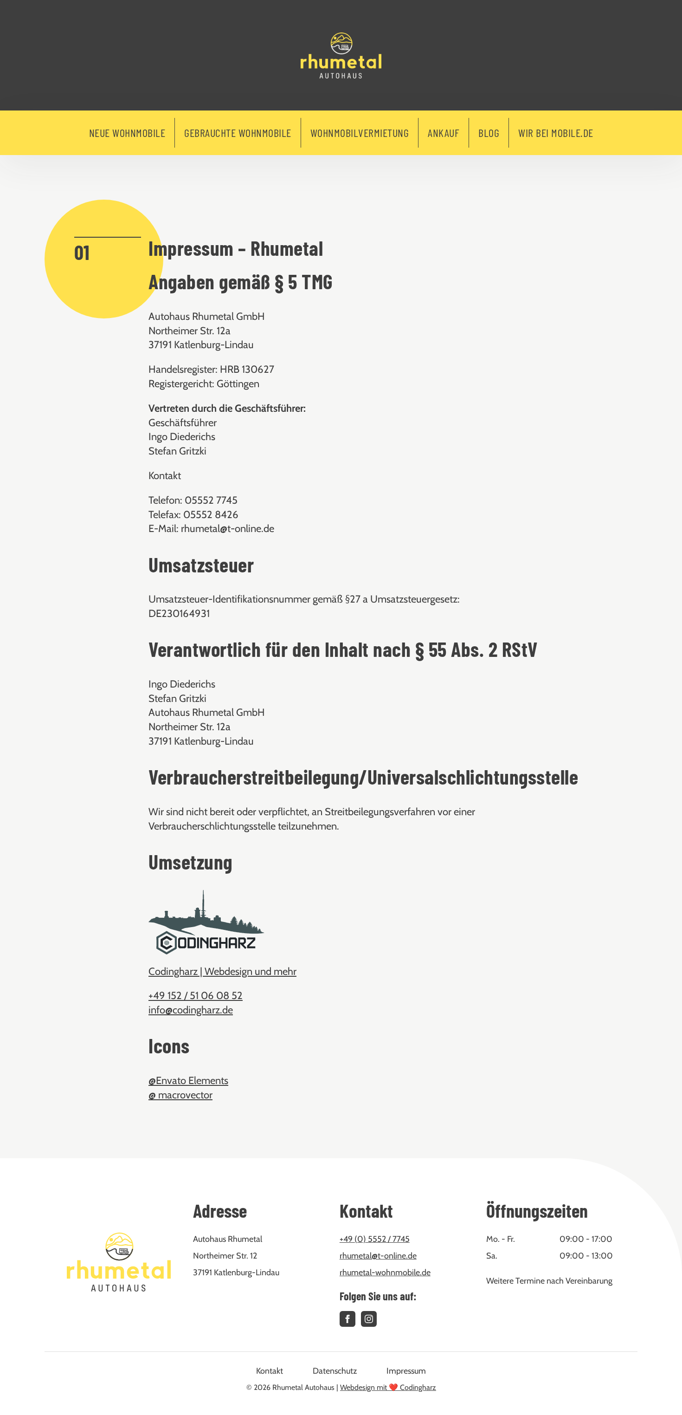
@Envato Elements (188, 1080)
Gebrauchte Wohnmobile (237, 132)
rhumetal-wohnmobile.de (385, 1272)
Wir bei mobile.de (555, 132)
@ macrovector (180, 1095)
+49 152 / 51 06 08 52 (195, 995)
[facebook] (347, 1319)
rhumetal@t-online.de (378, 1256)
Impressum (406, 1371)
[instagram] (369, 1319)
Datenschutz (335, 1371)
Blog (488, 132)
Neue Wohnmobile (127, 132)
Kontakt (269, 1371)
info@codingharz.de (190, 1010)
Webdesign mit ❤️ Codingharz (388, 1387)
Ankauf (443, 132)
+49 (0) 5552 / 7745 (375, 1239)
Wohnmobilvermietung (359, 132)
